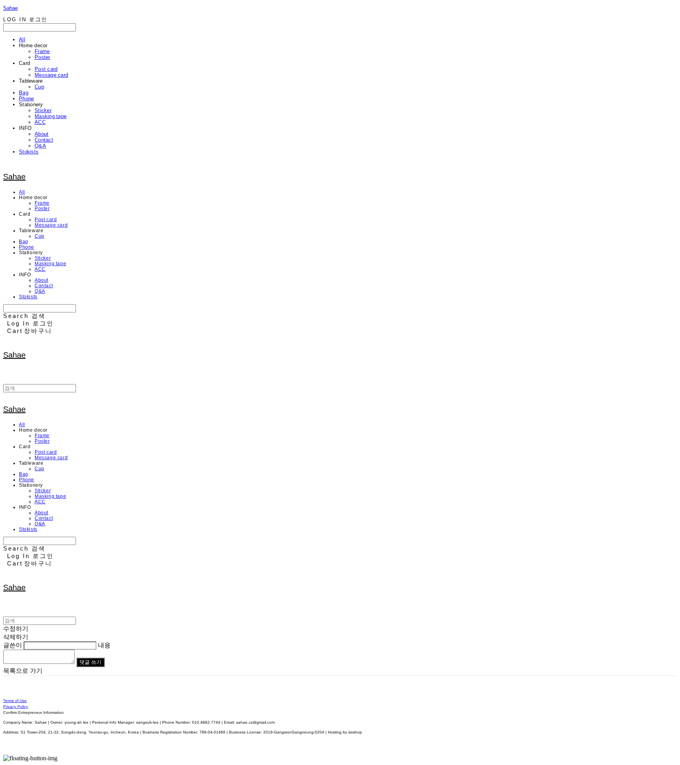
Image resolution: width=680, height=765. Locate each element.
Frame (42, 51)
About (41, 134)
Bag (23, 93)
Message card (51, 75)
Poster (42, 57)
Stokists (29, 152)
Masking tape (51, 116)
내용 (104, 645)
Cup (39, 87)
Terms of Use (15, 700)
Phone (26, 99)
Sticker (43, 110)
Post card (46, 69)
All (22, 39)
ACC (40, 122)
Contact (44, 140)
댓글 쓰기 (90, 662)
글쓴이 (12, 645)
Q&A (40, 146)
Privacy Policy (15, 706)
